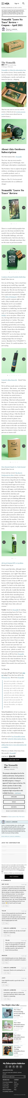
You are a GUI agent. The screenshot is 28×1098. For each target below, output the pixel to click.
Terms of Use (6, 1087)
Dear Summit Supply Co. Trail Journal (13, 467)
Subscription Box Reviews (16, 816)
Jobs (15, 1087)
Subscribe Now (14, 760)
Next (24, 208)
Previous (4, 208)
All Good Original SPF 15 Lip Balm (12, 563)
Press (15, 1089)
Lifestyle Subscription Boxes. (17, 739)
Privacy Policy (6, 1084)
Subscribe (16, 1084)
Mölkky (3, 315)
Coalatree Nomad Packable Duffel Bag (13, 277)
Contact (16, 1086)
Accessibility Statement (8, 1091)
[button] (5, 906)
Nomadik (4, 70)
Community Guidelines (8, 1082)
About (15, 1082)
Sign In (17, 3)
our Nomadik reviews (18, 736)
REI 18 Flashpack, (11, 297)
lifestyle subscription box (18, 70)
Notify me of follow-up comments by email (13, 873)
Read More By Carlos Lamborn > (11, 836)
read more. (18, 793)
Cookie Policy (6, 1086)
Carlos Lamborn (11, 29)
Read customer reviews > (15, 811)
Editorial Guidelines (7, 1089)
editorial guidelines (12, 12)
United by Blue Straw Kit (9, 380)
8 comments (15, 30)
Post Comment (14, 876)
